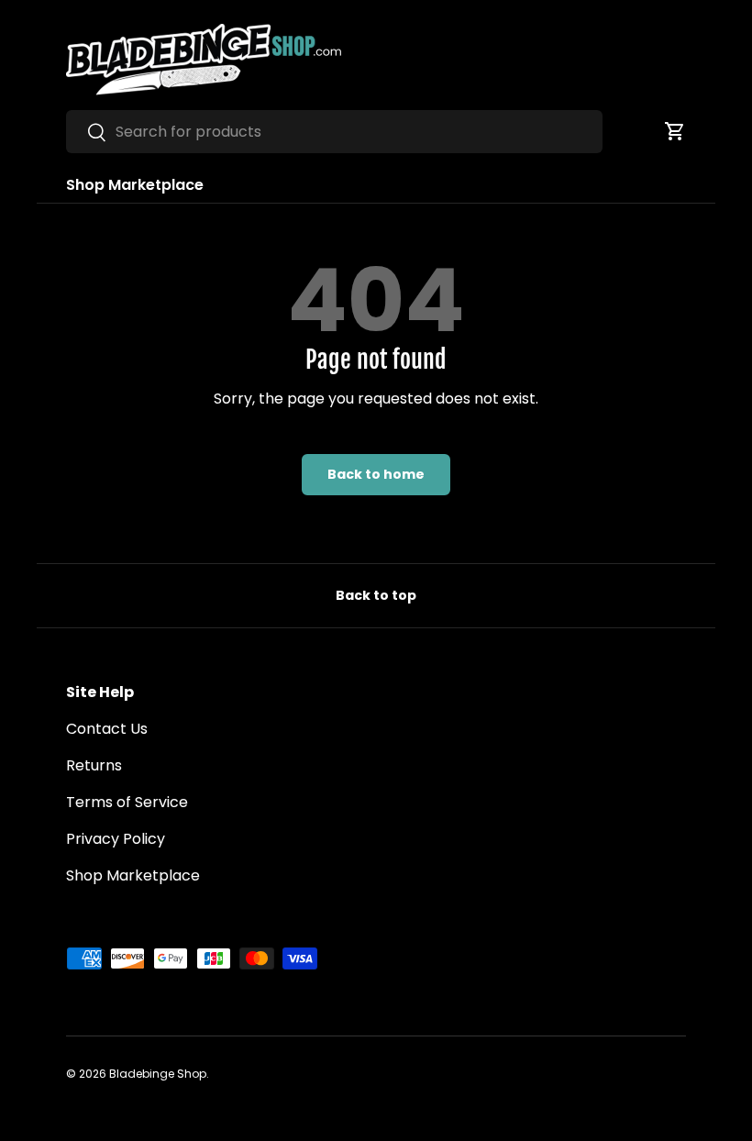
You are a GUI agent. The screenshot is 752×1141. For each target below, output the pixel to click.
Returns (94, 765)
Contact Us (107, 728)
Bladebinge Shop (157, 1073)
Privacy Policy (115, 838)
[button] (675, 131)
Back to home (376, 474)
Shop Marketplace (135, 184)
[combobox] (334, 131)
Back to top (376, 595)
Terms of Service (127, 802)
